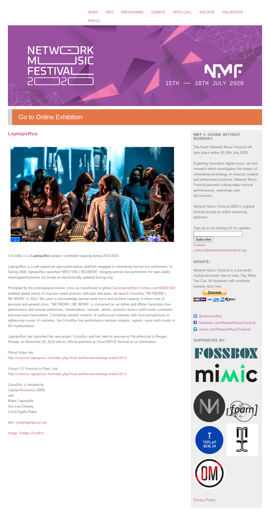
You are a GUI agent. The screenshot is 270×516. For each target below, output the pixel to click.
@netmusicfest (210, 316)
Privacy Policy (205, 500)
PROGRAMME (132, 12)
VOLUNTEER (232, 12)
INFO (109, 12)
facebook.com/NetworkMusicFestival (227, 323)
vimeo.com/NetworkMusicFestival (224, 329)
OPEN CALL (182, 12)
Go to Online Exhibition (50, 117)
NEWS (93, 12)
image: (13, 433)
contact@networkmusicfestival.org (220, 250)
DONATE (158, 12)
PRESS (94, 21)
